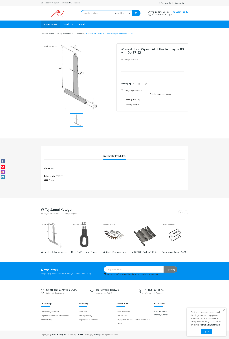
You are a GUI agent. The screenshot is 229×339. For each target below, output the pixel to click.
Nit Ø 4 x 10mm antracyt (114, 252)
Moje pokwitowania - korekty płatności (133, 319)
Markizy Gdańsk (161, 314)
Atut (53, 168)
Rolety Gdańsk (160, 311)
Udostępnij (134, 84)
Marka (47, 168)
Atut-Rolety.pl (59, 334)
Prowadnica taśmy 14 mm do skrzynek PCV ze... (175, 252)
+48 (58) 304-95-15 (180, 12)
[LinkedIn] (3, 177)
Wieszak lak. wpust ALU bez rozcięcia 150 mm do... (54, 252)
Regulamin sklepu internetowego (55, 315)
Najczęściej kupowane (88, 319)
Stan (46, 179)
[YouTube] (3, 167)
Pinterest (146, 84)
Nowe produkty (85, 315)
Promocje (83, 311)
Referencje (49, 176)
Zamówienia (121, 315)
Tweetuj (140, 84)
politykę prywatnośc (150, 274)
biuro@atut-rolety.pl (163, 14)
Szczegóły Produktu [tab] (114, 156)
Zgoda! (207, 331)
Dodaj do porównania (133, 90)
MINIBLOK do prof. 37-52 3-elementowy (145, 252)
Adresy (119, 323)
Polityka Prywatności (50, 311)
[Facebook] (3, 161)
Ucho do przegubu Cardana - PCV (84, 252)
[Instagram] (3, 172)
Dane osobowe (123, 311)
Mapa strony (46, 319)
